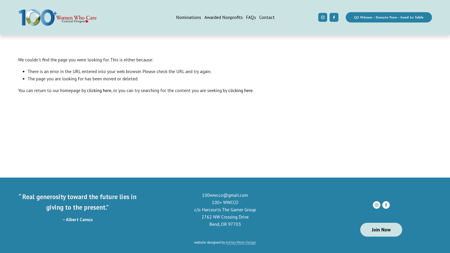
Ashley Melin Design (241, 242)
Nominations (188, 17)
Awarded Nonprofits (223, 17)
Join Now (381, 230)
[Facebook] (334, 17)
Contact (267, 17)
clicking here (99, 90)
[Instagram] (322, 17)
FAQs (251, 17)
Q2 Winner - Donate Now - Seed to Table (389, 17)
